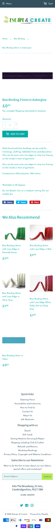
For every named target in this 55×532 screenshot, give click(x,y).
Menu (9, 4)
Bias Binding (19, 39)
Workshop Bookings (27, 450)
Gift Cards (27, 435)
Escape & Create (19, 514)
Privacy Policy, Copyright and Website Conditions (27, 454)
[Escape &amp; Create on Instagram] (32, 506)
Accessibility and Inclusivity (27, 404)
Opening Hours (27, 400)
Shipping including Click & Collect (27, 443)
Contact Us (27, 412)
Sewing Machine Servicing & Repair (27, 439)
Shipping (19, 111)
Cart (50, 4)
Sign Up (47, 477)
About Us (27, 415)
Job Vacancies (27, 419)
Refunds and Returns (28, 447)
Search (27, 431)
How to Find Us (27, 408)
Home (5, 39)
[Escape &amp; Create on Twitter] (21, 506)
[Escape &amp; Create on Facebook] (26, 506)
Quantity (6, 119)
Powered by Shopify (39, 514)
